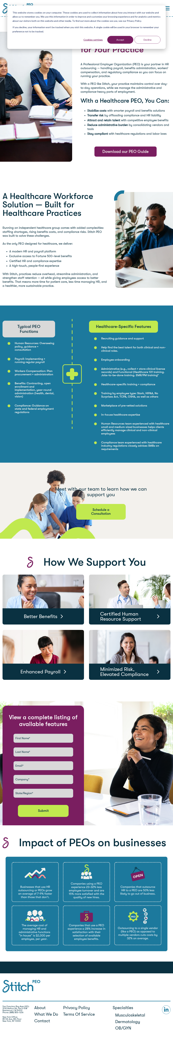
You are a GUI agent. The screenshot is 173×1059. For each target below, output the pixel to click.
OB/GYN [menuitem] (123, 1028)
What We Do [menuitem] (46, 1014)
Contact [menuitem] (42, 1020)
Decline (148, 39)
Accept (120, 39)
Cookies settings (93, 39)
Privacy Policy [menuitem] (76, 1007)
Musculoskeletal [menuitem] (130, 1015)
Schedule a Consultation (101, 512)
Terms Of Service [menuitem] (79, 1014)
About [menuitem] (40, 1007)
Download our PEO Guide (125, 151)
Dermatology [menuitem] (127, 1021)
